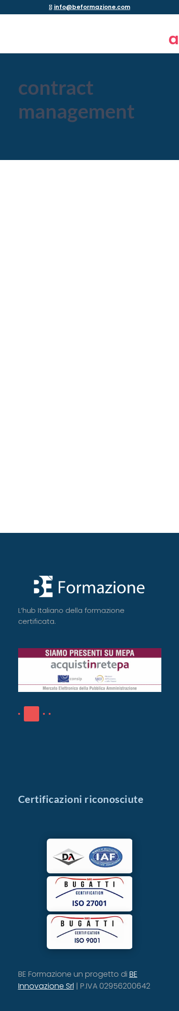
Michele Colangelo (68, 332)
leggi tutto (46, 459)
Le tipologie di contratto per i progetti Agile (67, 291)
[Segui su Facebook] (19, 714)
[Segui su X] (44, 714)
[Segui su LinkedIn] (31, 713)
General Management (64, 352)
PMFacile (41, 342)
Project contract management (77, 357)
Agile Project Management (103, 342)
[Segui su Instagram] (50, 714)
